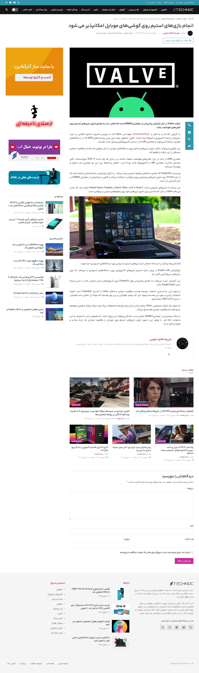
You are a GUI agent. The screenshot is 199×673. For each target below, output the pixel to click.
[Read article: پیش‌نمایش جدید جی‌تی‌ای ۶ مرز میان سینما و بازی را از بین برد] (131, 434)
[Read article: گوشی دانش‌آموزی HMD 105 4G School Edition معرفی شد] (120, 594)
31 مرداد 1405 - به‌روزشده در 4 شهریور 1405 (28, 252)
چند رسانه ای (41, 9)
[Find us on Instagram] (169, 627)
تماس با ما (150, 2)
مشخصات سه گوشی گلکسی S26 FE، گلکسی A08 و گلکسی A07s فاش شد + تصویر (25, 205)
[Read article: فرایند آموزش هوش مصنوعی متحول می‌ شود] (120, 626)
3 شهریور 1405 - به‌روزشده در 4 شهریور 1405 (28, 268)
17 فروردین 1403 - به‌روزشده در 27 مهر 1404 (28, 297)
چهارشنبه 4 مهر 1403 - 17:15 (146, 33)
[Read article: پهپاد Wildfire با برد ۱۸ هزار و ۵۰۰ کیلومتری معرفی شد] (54, 249)
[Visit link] (34, 72)
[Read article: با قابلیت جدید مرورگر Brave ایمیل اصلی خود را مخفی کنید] (120, 642)
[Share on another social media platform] (189, 146)
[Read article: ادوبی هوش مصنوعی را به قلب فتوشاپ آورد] (54, 314)
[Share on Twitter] (189, 139)
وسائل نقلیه (72, 9)
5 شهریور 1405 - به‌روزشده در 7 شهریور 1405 (92, 457)
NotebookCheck (141, 134)
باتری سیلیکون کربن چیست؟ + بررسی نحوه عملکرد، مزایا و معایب (26, 221)
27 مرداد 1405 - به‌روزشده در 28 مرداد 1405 (28, 213)
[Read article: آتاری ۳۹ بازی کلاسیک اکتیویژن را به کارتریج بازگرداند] (89, 434)
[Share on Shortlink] (189, 125)
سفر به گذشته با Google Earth (28, 293)
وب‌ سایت (189, 539)
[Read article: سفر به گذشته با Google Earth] (54, 298)
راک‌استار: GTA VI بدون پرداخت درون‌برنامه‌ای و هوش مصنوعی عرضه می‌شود (177, 450)
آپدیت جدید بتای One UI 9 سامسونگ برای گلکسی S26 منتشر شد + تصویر (90, 607)
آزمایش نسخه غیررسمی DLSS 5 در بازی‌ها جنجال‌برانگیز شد (164, 411)
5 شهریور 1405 (37, 316)
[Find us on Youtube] (183, 627)
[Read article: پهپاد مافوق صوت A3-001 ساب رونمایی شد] (54, 265)
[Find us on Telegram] (176, 627)
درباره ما (159, 2)
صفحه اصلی (188, 2)
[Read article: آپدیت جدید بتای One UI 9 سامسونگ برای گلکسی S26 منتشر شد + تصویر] (120, 610)
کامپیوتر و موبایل (150, 9)
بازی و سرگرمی (57, 9)
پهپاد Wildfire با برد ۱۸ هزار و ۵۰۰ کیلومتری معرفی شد (28, 246)
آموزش (122, 9)
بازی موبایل (127, 33)
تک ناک (190, 19)
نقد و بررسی (134, 9)
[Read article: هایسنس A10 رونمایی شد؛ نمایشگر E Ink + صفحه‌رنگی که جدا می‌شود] (54, 282)
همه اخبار (179, 2)
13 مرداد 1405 (37, 226)
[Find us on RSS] (162, 627)
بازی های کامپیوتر (167, 19)
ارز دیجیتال (57, 608)
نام (191, 525)
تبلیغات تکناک (169, 2)
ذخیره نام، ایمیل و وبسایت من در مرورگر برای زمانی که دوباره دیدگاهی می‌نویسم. (155, 552)
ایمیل (126, 539)
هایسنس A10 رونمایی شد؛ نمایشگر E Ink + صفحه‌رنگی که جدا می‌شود (25, 279)
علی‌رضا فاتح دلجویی (171, 33)
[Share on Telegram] (189, 132)
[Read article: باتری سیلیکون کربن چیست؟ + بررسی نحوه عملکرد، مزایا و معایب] (54, 224)
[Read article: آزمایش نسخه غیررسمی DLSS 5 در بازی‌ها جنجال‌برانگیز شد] (163, 392)
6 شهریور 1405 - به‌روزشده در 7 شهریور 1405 (162, 415)
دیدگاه (189, 488)
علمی (96, 9)
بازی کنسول (76, 405)
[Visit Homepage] (183, 10)
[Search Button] (7, 9)
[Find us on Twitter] (190, 627)
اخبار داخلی (27, 9)
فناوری (164, 9)
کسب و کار (85, 9)
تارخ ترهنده (184, 415)
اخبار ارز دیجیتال (108, 9)
